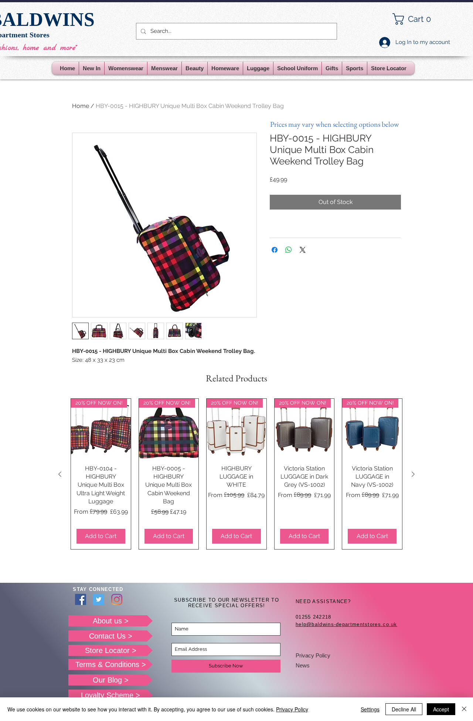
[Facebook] (80, 599)
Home (80, 105)
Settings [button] (370, 709)
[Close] (464, 709)
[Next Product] (413, 474)
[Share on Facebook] (274, 249)
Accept (441, 709)
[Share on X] (302, 249)
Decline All (404, 709)
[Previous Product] (59, 474)
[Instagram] (116, 599)
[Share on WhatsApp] (288, 249)
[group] (236, 474)
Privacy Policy (313, 655)
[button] (417, 19)
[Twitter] (98, 599)
